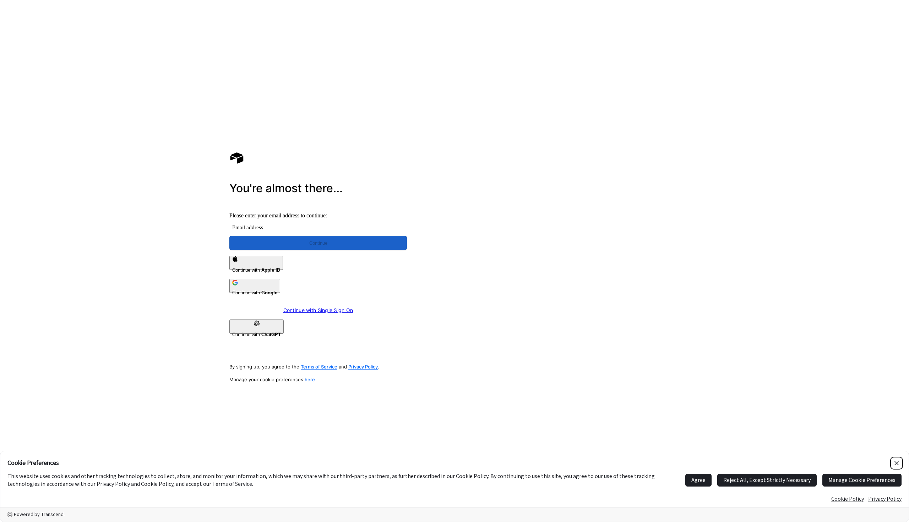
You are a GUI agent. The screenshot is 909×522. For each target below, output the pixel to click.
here (310, 379)
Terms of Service (319, 367)
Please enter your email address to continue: (278, 215)
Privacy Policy (363, 367)
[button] (590, 106)
